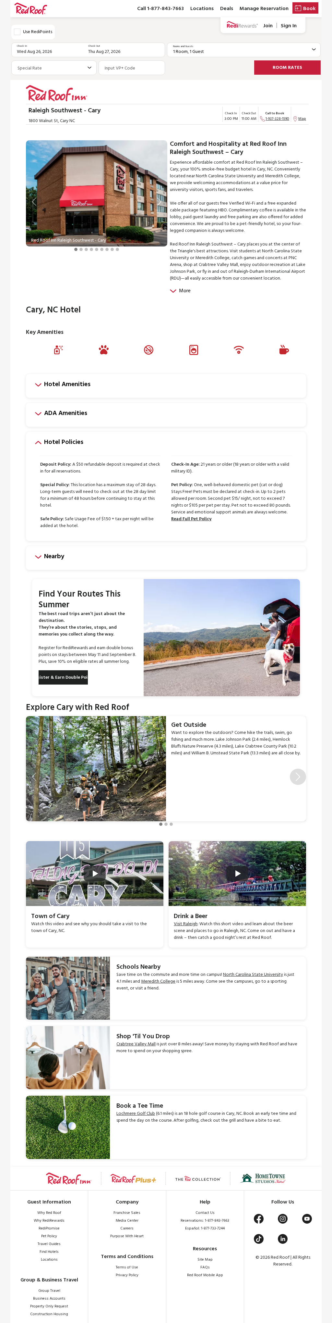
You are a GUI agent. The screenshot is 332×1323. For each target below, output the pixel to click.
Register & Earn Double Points (63, 677)
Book (309, 9)
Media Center (127, 1220)
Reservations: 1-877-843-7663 (205, 1220)
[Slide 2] (81, 249)
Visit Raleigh (185, 924)
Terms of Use (127, 1267)
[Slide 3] (86, 249)
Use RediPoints (37, 32)
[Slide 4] (91, 249)
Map (302, 119)
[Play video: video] (94, 873)
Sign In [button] (289, 26)
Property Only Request (49, 1306)
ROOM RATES (287, 67)
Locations (202, 9)
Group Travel (49, 1291)
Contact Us (205, 1213)
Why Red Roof (49, 1213)
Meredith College (158, 981)
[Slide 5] (96, 249)
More (185, 291)
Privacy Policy (127, 1275)
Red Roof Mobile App (205, 1275)
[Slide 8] (112, 249)
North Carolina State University (253, 974)
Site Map (205, 1259)
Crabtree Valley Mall (136, 1044)
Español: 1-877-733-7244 (205, 1228)
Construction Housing (49, 1314)
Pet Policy (49, 1236)
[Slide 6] (101, 249)
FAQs (205, 1267)
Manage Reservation (264, 9)
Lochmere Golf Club (135, 1113)
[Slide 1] (75, 249)
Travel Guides (49, 1244)
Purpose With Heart (127, 1236)
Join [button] (268, 26)
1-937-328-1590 (277, 119)
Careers (127, 1228)
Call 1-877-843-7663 (160, 9)
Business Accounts (49, 1298)
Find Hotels (49, 1252)
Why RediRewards (49, 1220)
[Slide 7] (107, 249)
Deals (226, 9)
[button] (34, 202)
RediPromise (49, 1228)
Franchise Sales (126, 1213)
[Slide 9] (117, 249)
